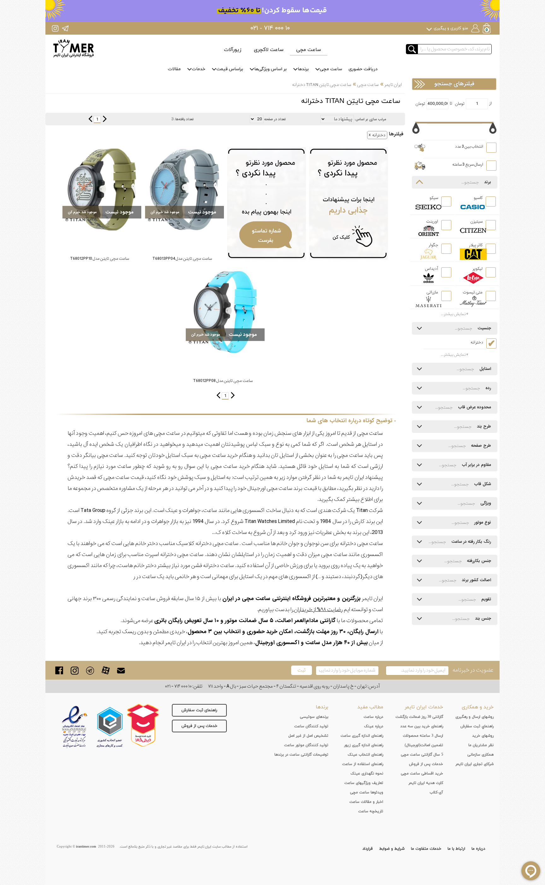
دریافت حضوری (363, 69)
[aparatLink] (105, 670)
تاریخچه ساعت (370, 811)
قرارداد (367, 849)
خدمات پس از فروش (199, 726)
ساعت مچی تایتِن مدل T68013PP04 (182, 259)
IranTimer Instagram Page (55, 28)
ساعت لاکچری (269, 49)
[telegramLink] (90, 670)
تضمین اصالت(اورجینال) (424, 745)
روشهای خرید (483, 735)
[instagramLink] (74, 670)
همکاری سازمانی (480, 754)
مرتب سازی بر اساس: (370, 119)
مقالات (174, 69)
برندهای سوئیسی (314, 716)
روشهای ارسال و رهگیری (474, 716)
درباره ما (478, 849)
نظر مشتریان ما (481, 745)
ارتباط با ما (456, 849)
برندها (303, 69)
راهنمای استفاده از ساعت (362, 764)
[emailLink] (121, 670)
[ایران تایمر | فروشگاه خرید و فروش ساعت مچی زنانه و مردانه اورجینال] (73, 48)
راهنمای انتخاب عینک (365, 754)
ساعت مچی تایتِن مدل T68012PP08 (223, 381)
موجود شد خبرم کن (165, 212)
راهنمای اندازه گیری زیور (363, 745)
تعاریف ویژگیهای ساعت (363, 783)
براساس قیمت (229, 69)
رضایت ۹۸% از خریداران (318, 609)
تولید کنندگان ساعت (311, 726)
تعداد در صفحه (275, 119)
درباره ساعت (373, 716)
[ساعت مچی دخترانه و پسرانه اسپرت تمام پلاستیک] (184, 189)
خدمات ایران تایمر (424, 707)
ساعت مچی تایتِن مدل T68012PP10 (99, 259)
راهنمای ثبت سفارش (199, 710)
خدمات (198, 69)
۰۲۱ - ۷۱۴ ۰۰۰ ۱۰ (270, 28)
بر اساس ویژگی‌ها (270, 69)
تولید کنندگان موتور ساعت (306, 745)
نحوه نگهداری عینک (366, 773)
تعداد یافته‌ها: (184, 119)
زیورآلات (232, 49)
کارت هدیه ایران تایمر (425, 783)
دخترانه (378, 135)
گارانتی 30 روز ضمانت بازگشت (419, 716)
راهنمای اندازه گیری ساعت (362, 735)
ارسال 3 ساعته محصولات (423, 735)
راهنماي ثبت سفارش (477, 726)
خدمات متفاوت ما (426, 849)
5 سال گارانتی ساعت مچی (422, 754)
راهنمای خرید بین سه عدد (421, 726)
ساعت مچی (308, 49)
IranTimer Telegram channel (65, 28)
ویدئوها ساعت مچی (366, 792)
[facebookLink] (59, 670)
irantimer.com (86, 846)
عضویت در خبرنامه (473, 670)
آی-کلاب (436, 792)
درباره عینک (373, 726)
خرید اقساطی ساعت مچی (422, 773)
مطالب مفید (370, 707)
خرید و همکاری (478, 707)
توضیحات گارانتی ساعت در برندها (301, 754)
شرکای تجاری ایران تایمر (474, 764)
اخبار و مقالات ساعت (366, 801)
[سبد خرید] (487, 29)
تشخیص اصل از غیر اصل (308, 735)
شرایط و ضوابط (392, 849)
